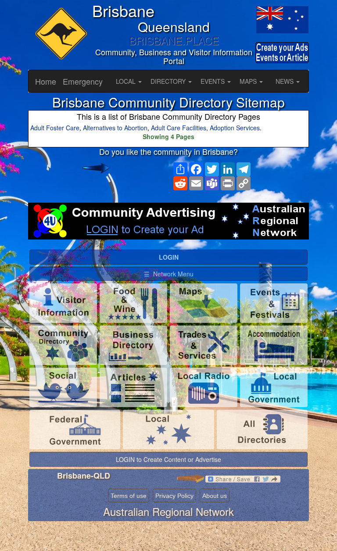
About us (214, 495)
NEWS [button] (285, 81)
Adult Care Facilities (178, 127)
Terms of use (129, 495)
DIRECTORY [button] (169, 81)
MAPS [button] (249, 81)
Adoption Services (235, 127)
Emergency (83, 81)
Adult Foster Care (54, 127)
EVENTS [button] (213, 81)
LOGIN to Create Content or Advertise (168, 459)
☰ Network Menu (169, 273)
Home (45, 81)
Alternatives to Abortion (115, 127)
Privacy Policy (174, 495)
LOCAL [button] (126, 81)
